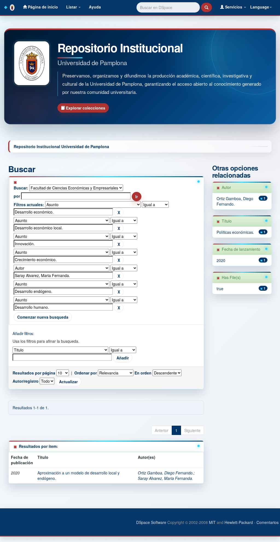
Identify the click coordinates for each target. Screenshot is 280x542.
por (17, 196)
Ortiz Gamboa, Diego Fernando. (166, 472)
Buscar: (21, 188)
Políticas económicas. (235, 232)
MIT (212, 522)
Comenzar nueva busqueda (42, 317)
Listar (72, 7)
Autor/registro (26, 381)
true (220, 288)
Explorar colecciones (85, 108)
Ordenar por (85, 373)
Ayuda (95, 7)
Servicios (233, 7)
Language (259, 7)
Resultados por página (34, 373)
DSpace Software (151, 522)
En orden (143, 373)
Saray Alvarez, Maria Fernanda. (165, 478)
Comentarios (267, 522)
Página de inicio (42, 7)
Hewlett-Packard (238, 522)
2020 (221, 260)
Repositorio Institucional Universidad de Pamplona (61, 146)
